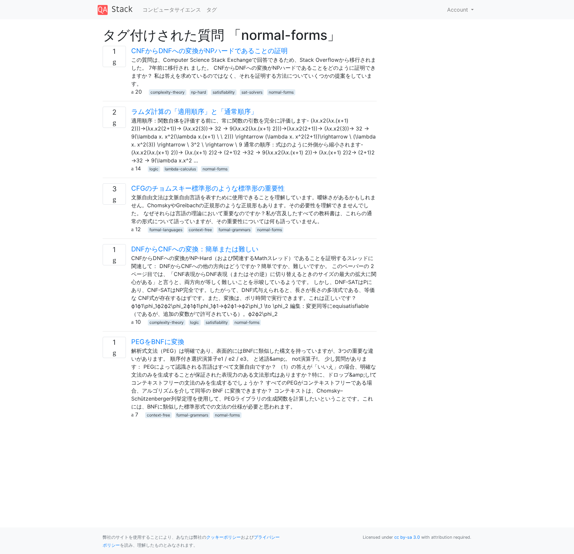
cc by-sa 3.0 (407, 537)
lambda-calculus (180, 168)
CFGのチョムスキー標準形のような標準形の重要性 (208, 188)
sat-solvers (251, 92)
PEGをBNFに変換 (157, 342)
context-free (200, 229)
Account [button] (458, 9)
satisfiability (224, 92)
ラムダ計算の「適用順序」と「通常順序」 (194, 112)
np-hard (198, 92)
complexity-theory (167, 92)
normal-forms (281, 92)
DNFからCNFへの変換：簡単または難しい (194, 249)
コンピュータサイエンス (172, 9)
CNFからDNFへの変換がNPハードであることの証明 (209, 51)
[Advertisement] (240, 464)
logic (153, 168)
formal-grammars (234, 229)
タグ (211, 9)
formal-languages (165, 229)
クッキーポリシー (223, 537)
